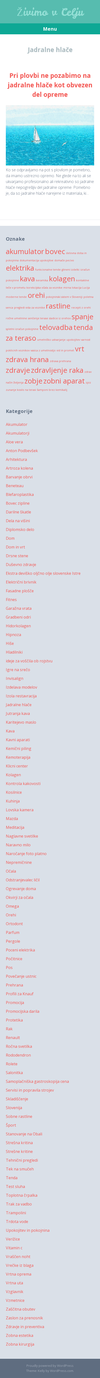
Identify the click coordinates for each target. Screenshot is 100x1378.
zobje (33, 381)
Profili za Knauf (19, 993)
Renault (13, 1037)
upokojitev (73, 339)
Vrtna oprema (18, 1274)
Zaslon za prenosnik (24, 1318)
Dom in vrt (15, 547)
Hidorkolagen (18, 626)
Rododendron (18, 1055)
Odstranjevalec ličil (23, 880)
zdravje (18, 370)
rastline (58, 306)
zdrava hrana (27, 359)
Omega (12, 906)
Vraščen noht (18, 1256)
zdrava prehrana (60, 361)
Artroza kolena (19, 468)
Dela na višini (18, 520)
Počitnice (14, 958)
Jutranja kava (18, 713)
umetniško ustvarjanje (51, 339)
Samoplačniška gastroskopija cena (37, 1081)
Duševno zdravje (21, 564)
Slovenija (14, 1107)
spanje (82, 316)
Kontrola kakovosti (23, 783)
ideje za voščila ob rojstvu (29, 661)
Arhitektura (16, 459)
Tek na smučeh (20, 1169)
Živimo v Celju (50, 12)
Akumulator (16, 424)
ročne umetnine (16, 318)
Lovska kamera (19, 809)
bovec (55, 251)
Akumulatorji (17, 433)
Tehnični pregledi (22, 1160)
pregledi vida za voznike (29, 307)
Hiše (10, 643)
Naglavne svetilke (22, 836)
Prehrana (14, 985)
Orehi (11, 915)
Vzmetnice (15, 1300)
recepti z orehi (81, 307)
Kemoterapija (18, 757)
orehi (36, 295)
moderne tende (16, 297)
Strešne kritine (19, 1151)
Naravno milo (18, 845)
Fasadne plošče (20, 590)
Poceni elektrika (20, 950)
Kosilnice (14, 792)
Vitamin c (14, 1247)
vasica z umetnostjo (43, 350)
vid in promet (65, 350)
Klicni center (17, 766)
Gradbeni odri (18, 617)
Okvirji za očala (19, 897)
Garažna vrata (19, 608)
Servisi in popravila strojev (30, 1090)
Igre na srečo (18, 669)
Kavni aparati (18, 739)
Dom (10, 538)
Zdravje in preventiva (25, 1326)
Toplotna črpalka (21, 1195)
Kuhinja (13, 801)
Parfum (12, 932)
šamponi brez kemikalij (52, 390)
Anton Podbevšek (22, 450)
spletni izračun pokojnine (22, 329)
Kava (10, 731)
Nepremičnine (19, 862)
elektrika (20, 268)
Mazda (12, 818)
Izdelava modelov (21, 687)
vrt (79, 349)
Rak (9, 1028)
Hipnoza (13, 634)
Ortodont (14, 923)
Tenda (11, 1177)
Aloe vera (14, 442)
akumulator (25, 251)
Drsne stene (17, 555)
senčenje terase (38, 318)
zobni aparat (64, 381)
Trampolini (16, 1212)
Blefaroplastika (20, 494)
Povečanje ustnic (21, 976)
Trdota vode (17, 1221)
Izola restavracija (21, 696)
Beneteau (15, 485)
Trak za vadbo (19, 1204)
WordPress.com (61, 1371)
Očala (11, 871)
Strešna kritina (19, 1142)
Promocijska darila (22, 1011)
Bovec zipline (18, 503)
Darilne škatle (18, 512)
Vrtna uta (14, 1283)
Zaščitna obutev (20, 1309)
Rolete (11, 1064)
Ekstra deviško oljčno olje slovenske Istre (43, 573)
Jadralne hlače (19, 704)
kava (27, 278)
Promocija (15, 1002)
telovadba (56, 327)
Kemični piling (18, 748)
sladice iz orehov (60, 318)
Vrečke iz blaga (19, 1265)
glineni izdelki (70, 269)
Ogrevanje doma (21, 888)
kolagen (62, 278)
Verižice (13, 1239)
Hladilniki (14, 652)
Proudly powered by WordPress (50, 1365)
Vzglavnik (14, 1291)
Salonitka (14, 1072)
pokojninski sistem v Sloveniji (64, 297)
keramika (42, 280)
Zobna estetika (19, 1335)
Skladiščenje (17, 1099)
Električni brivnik (21, 582)
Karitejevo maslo (21, 722)
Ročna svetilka (19, 1046)
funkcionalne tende (48, 269)
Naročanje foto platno (26, 853)
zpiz (88, 382)
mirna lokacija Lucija (76, 287)
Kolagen (13, 774)
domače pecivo (64, 260)
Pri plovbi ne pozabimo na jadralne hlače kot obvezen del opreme (50, 85)
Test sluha (15, 1186)
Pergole (13, 941)
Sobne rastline (19, 1116)
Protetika (14, 1020)
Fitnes (11, 599)
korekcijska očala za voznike (44, 287)
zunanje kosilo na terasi (21, 390)
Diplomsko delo (20, 529)
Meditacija (15, 827)
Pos (9, 967)
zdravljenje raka (57, 370)
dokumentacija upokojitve (36, 260)
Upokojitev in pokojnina (28, 1230)
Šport (11, 1125)
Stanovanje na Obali (24, 1134)
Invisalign (14, 678)
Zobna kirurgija (20, 1344)
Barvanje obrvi (19, 477)
